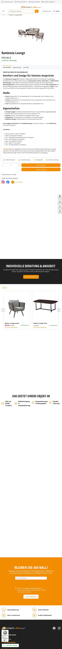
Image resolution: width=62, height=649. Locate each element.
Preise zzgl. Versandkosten (11, 327)
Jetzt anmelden (31, 597)
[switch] (5, 640)
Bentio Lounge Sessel (12, 323)
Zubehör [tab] (4, 287)
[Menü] (3, 11)
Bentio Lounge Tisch (40, 323)
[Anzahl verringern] (3, 164)
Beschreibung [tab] (7, 67)
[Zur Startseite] (13, 628)
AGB (35, 590)
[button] (10, 645)
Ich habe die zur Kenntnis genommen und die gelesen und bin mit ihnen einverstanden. (31, 590)
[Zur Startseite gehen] (31, 7)
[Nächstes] (58, 310)
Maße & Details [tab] (17, 67)
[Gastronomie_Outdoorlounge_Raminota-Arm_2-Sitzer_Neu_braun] (31, 33)
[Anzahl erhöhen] (19, 164)
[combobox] (21, 11)
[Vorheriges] (3, 310)
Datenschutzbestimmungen (32, 588)
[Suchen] (36, 11)
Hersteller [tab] (26, 67)
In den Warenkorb (41, 165)
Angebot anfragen (41, 169)
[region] (31, 33)
